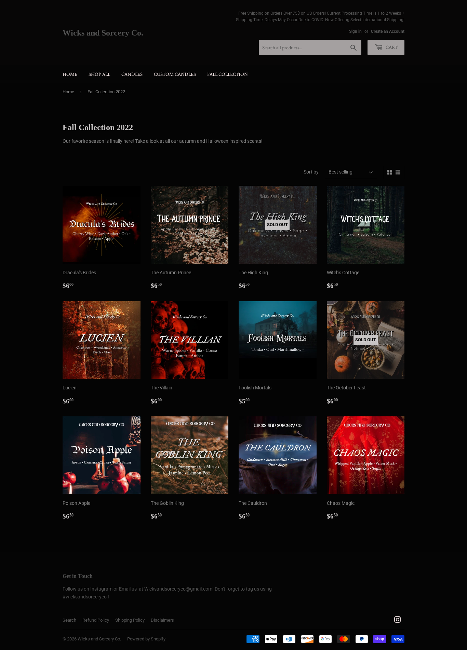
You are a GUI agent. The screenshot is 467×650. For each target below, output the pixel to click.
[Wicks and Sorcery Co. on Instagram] (397, 620)
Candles (132, 74)
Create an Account (387, 31)
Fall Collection (227, 74)
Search (69, 620)
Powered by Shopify (146, 638)
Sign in (355, 31)
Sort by (311, 172)
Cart (391, 47)
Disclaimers (162, 620)
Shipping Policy (130, 620)
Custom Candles (175, 74)
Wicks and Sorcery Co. (103, 32)
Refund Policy (95, 620)
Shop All (99, 74)
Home (70, 74)
